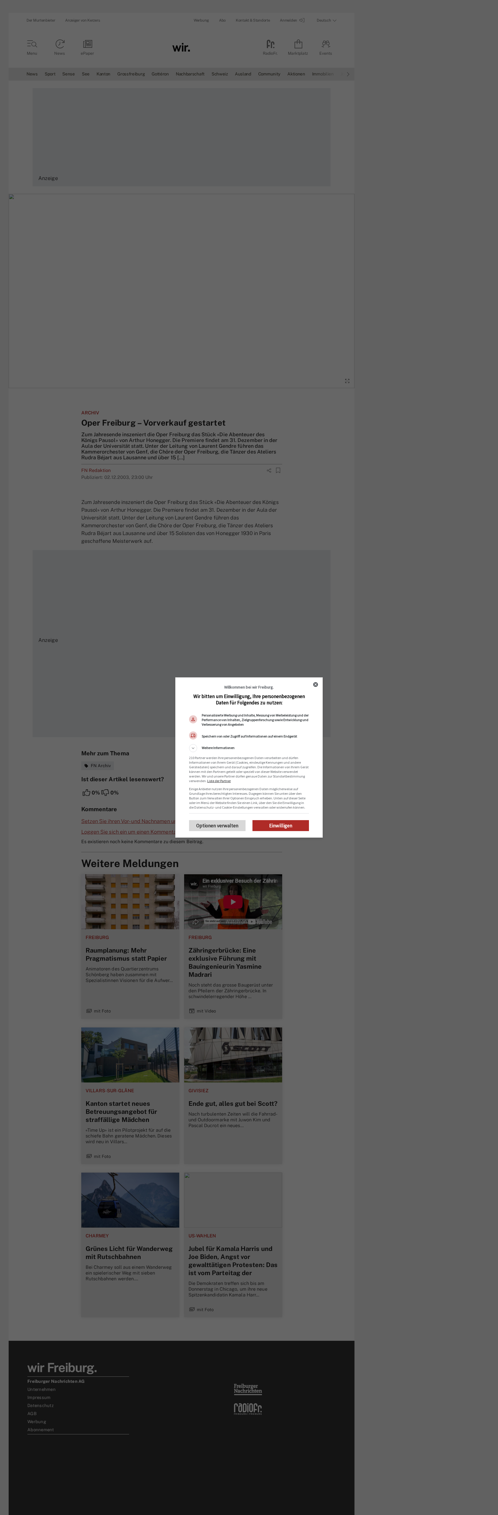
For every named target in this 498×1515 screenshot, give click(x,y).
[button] (249, 748)
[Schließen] (315, 684)
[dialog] (249, 757)
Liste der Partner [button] (219, 781)
